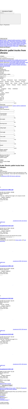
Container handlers (8, 46)
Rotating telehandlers (21, 43)
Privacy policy (12, 388)
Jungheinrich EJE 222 (6, 298)
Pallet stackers (7, 42)
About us (2, 383)
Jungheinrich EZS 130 (6, 369)
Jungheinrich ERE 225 (6, 189)
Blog (8, 389)
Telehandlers (12, 41)
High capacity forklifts (11, 43)
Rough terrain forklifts (5, 44)
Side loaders (13, 44)
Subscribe (3, 238)
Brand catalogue (13, 389)
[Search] (10, 19)
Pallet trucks (15, 46)
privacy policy (18, 240)
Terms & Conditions (4, 388)
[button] (14, 31)
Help (5, 383)
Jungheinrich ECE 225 (6, 334)
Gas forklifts (23, 42)
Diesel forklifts (19, 41)
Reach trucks (3, 43)
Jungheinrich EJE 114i (6, 225)
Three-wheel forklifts (15, 42)
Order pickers (19, 44)
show (2, 160)
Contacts (9, 383)
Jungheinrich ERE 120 (6, 266)
